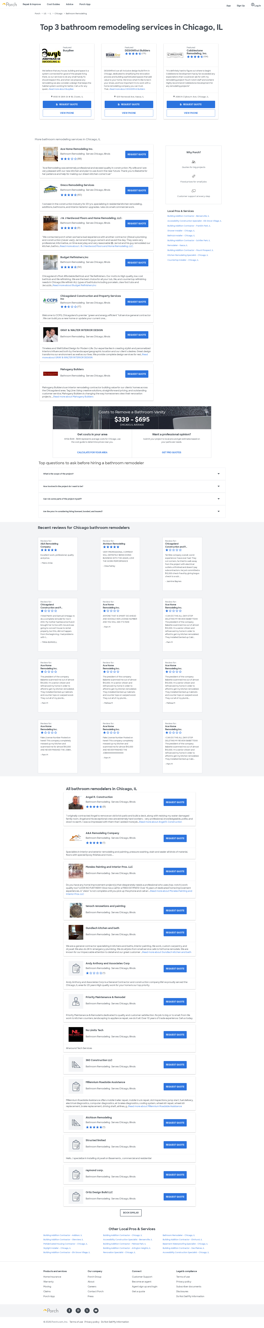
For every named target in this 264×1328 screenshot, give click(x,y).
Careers (92, 1286)
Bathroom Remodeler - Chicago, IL (179, 1235)
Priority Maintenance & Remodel (105, 997)
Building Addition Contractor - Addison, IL (62, 1235)
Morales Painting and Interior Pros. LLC (109, 867)
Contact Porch (96, 1291)
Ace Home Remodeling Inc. (76, 149)
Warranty (48, 1281)
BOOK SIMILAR (131, 1212)
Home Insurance (52, 1276)
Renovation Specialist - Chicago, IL (119, 1252)
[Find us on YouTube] (96, 1310)
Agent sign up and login (144, 1286)
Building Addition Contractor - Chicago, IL (122, 1235)
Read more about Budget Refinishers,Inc (74, 285)
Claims (47, 1291)
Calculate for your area (92, 452)
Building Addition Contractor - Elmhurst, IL (182, 1239)
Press (91, 1296)
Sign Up (241, 5)
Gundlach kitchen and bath (102, 928)
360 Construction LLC (99, 1060)
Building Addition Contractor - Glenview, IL (63, 1239)
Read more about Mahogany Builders (73, 396)
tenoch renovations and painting (105, 906)
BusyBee (68, 50)
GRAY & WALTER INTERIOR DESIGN (81, 330)
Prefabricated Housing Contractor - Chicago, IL (65, 1244)
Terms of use (183, 1276)
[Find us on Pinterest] (78, 1310)
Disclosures (182, 1291)
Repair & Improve (32, 4)
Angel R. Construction (99, 797)
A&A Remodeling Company (102, 833)
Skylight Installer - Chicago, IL (57, 1248)
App (228, 5)
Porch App (84, 4)
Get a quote (138, 1291)
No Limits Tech (94, 1030)
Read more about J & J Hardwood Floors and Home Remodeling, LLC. (96, 246)
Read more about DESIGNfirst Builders (127, 89)
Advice (69, 4)
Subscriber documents (188, 1286)
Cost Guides (53, 4)
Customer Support (142, 1276)
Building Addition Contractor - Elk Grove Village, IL (66, 1252)
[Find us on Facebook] (69, 1310)
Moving (47, 1286)
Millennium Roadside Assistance (105, 1082)
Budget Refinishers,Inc (74, 257)
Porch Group (94, 1276)
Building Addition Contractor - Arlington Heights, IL (127, 1248)
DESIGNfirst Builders (137, 50)
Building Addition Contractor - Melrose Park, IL (124, 1244)
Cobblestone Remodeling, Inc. (197, 52)
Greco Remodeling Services (77, 185)
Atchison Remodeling (99, 1117)
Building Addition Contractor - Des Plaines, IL (183, 1248)
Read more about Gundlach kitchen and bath (166, 952)
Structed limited (96, 1140)
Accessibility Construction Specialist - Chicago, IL (186, 1252)
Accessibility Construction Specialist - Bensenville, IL (127, 1239)
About (91, 1281)
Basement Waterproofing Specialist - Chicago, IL (185, 1244)
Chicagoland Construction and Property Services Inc (90, 297)
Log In (256, 4)
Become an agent (141, 1281)
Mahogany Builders (72, 369)
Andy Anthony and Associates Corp (108, 963)
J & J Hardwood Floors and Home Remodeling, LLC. (91, 218)
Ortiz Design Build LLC (99, 1192)
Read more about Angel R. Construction (160, 822)
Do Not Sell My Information (190, 1296)
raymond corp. (94, 1170)
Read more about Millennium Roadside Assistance (155, 1106)
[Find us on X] (87, 1310)
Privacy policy (183, 1281)
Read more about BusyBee (61, 89)
